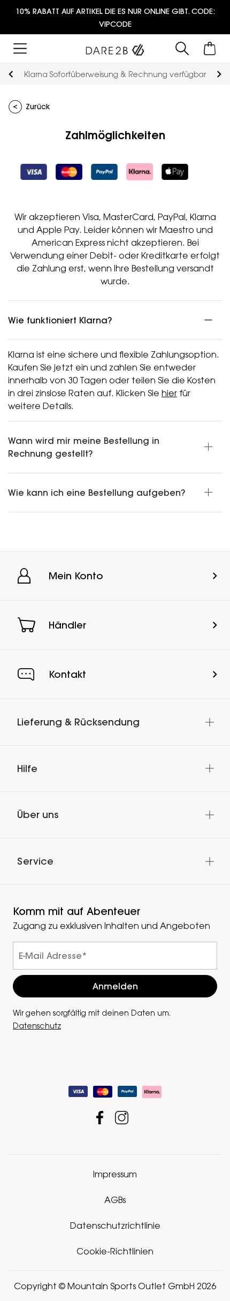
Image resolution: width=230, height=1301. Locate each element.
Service (35, 861)
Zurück (38, 106)
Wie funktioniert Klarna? (60, 320)
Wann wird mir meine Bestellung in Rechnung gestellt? (83, 447)
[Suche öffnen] (182, 48)
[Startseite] (115, 47)
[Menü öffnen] (20, 48)
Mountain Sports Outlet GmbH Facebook (99, 1117)
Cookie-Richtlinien (115, 1251)
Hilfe (27, 768)
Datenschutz (37, 1025)
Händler (67, 625)
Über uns (37, 814)
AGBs (115, 1199)
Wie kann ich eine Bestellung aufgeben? (96, 492)
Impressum (115, 1174)
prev (11, 74)
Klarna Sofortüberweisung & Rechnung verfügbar (115, 74)
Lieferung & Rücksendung (78, 722)
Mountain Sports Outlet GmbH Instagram (121, 1117)
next (219, 74)
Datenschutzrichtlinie (115, 1225)
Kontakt (67, 674)
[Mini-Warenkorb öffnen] (210, 48)
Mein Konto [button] (76, 576)
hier (169, 393)
